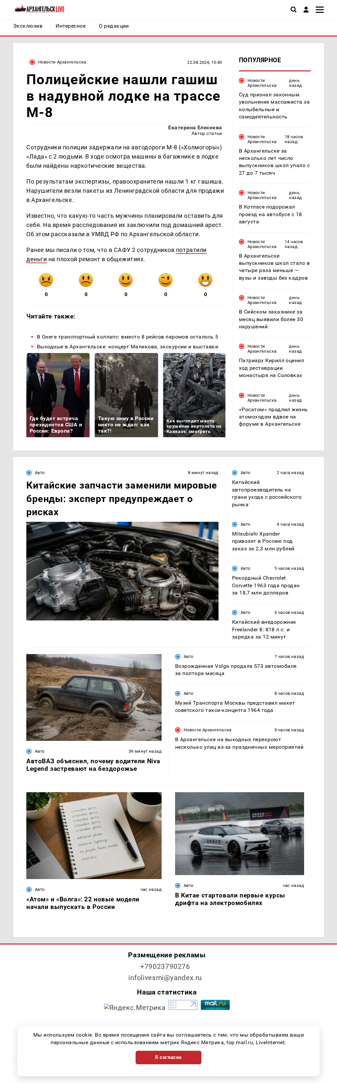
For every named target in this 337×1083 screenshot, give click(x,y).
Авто (40, 472)
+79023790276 (165, 966)
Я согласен (168, 1057)
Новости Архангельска (62, 62)
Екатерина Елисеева (195, 127)
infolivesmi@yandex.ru (165, 978)
